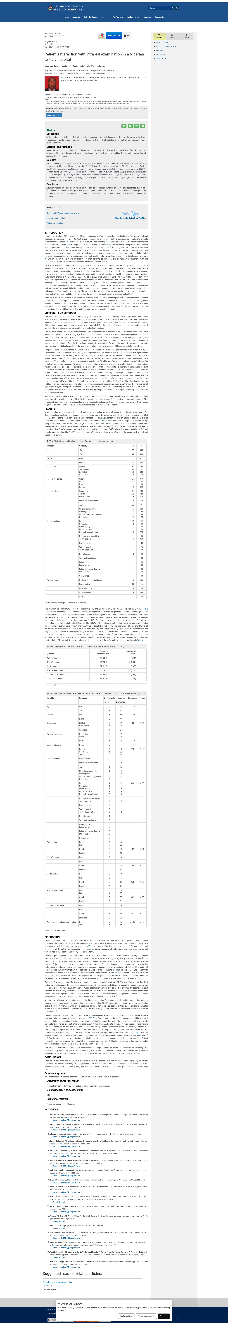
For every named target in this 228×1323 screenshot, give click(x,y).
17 (117, 996)
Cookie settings (126, 1316)
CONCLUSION (161, 59)
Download (186, 37)
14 (146, 349)
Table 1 (104, 421)
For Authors (118, 17)
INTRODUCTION (162, 42)
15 (139, 978)
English (50, 37)
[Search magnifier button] (177, 8)
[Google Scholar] (74, 1120)
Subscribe (146, 17)
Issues (104, 17)
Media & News (133, 17)
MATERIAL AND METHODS (166, 46)
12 (125, 297)
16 (81, 987)
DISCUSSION (161, 54)
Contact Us (159, 17)
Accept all (164, 1316)
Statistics (172, 37)
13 (102, 340)
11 (56, 1011)
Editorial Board (90, 17)
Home (66, 17)
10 (89, 945)
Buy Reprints (115, 35)
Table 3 (140, 640)
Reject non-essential (146, 1316)
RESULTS (159, 50)
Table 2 (144, 609)
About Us (76, 17)
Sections (159, 37)
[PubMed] (64, 1120)
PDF (128, 36)
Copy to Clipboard (53, 115)
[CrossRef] (56, 1120)
